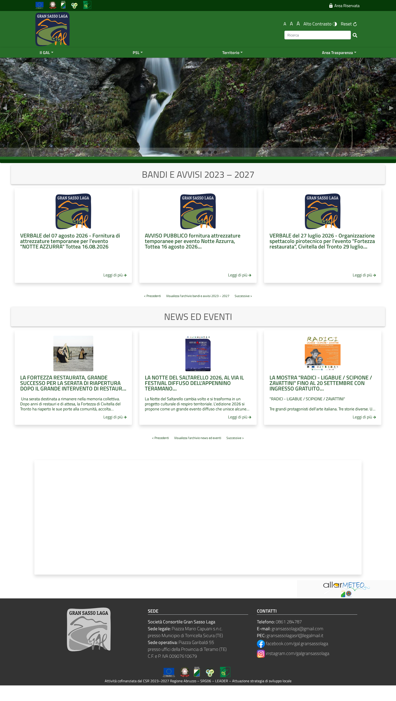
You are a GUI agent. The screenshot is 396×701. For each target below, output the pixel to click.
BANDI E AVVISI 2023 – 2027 (198, 174)
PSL (136, 52)
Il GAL (45, 52)
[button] (4, 107)
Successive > (243, 295)
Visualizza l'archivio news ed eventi (197, 437)
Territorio (230, 52)
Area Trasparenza (337, 52)
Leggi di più (113, 275)
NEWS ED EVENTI (198, 317)
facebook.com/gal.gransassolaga (296, 643)
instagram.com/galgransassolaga (297, 653)
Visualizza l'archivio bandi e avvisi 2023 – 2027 (197, 295)
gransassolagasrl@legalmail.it (295, 635)
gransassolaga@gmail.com (297, 628)
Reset (347, 23)
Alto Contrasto (318, 23)
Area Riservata (346, 6)
